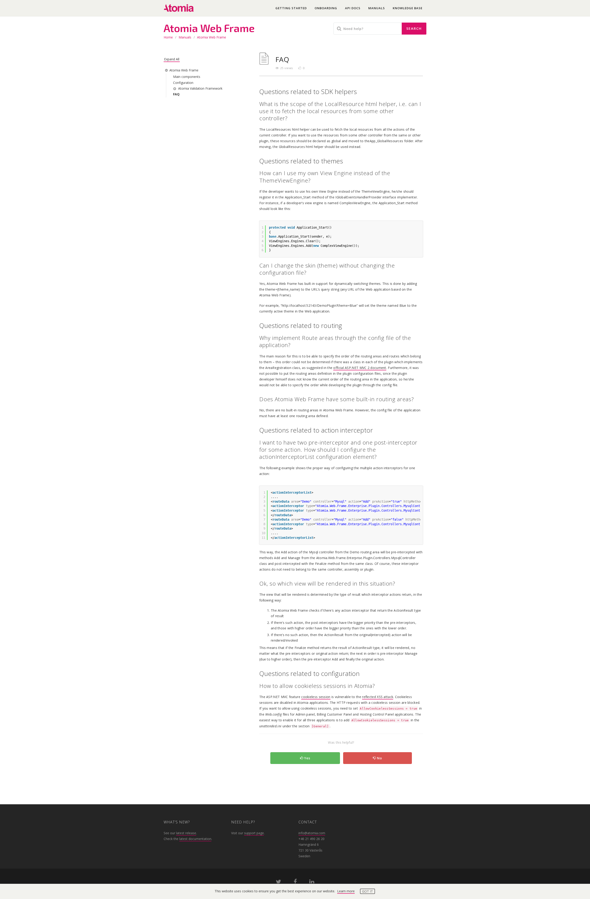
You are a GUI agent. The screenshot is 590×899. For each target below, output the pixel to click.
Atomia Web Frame (211, 37)
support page (254, 833)
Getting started (291, 8)
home (168, 37)
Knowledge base (407, 8)
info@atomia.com (311, 833)
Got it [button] (367, 891)
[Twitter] (278, 882)
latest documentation (195, 839)
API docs (352, 8)
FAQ (176, 94)
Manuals (376, 8)
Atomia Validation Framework (200, 88)
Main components (186, 76)
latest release (186, 833)
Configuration (183, 82)
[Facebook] (295, 882)
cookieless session (315, 697)
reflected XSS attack (377, 697)
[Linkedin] (312, 882)
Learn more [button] (346, 891)
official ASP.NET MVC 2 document (359, 367)
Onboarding (326, 8)
